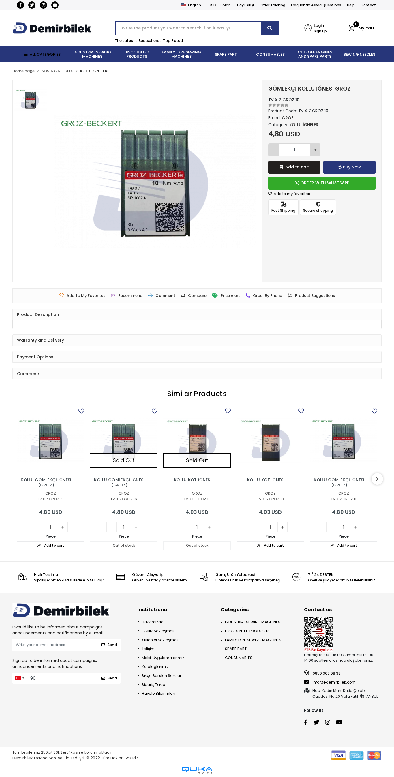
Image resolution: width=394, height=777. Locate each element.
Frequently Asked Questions (316, 5)
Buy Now (352, 167)
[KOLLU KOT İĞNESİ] (197, 440)
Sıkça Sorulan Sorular (161, 675)
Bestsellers (148, 40)
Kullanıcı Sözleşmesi (160, 640)
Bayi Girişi (245, 5)
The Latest (125, 40)
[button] (361, 28)
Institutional (153, 609)
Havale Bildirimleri (158, 693)
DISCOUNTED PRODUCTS (247, 631)
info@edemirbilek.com (334, 682)
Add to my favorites (291, 193)
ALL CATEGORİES (45, 54)
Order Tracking (272, 5)
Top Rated (173, 40)
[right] (377, 479)
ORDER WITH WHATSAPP (325, 183)
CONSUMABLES (238, 657)
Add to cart (297, 167)
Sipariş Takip (153, 684)
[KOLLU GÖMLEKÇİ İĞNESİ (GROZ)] (50, 440)
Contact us (318, 609)
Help (351, 5)
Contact (368, 5)
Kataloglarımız (155, 666)
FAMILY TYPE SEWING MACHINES (253, 640)
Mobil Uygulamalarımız (163, 657)
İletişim (148, 648)
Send (112, 644)
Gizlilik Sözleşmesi (158, 631)
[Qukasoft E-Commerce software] (197, 770)
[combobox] (19, 678)
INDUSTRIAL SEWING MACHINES (252, 622)
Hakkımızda (153, 622)
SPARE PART (236, 648)
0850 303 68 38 (326, 673)
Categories (235, 609)
